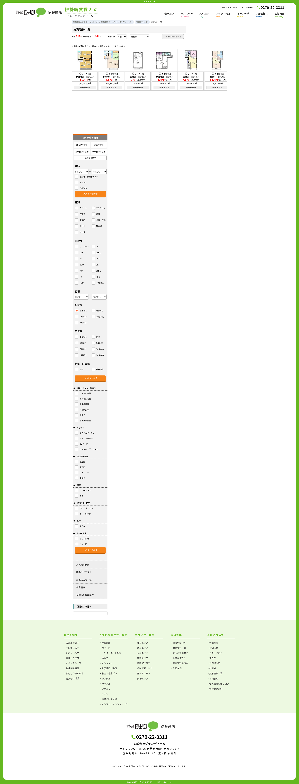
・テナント (105, 694)
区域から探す (90, 157)
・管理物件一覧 (178, 647)
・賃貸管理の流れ (179, 663)
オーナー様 (243, 15)
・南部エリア (141, 658)
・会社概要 (212, 642)
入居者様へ (262, 15)
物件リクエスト (84, 572)
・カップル (105, 683)
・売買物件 (69, 678)
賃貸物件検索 (82, 564)
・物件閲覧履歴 (71, 668)
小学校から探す (81, 152)
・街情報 (211, 668)
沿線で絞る (99, 145)
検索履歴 (80, 587)
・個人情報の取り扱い (218, 683)
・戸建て (104, 658)
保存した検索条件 (85, 595)
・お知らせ (212, 647)
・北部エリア (141, 642)
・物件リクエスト (72, 658)
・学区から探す (71, 647)
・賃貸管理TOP (178, 642)
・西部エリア (141, 647)
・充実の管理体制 (179, 652)
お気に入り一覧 (84, 579)
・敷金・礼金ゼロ (108, 673)
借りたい (169, 15)
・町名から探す (71, 652)
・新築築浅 (105, 642)
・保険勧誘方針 (214, 688)
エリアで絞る (82, 145)
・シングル (105, 678)
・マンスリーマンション (111, 704)
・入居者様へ (177, 668)
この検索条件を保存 (172, 36)
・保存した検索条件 (73, 673)
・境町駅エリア (142, 663)
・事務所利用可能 (108, 699)
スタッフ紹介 (223, 15)
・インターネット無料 (110, 652)
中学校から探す (98, 152)
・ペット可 (105, 647)
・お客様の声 (213, 663)
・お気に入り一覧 (72, 663)
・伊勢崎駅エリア (143, 668)
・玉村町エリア (142, 673)
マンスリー (187, 15)
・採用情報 (212, 673)
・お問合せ (212, 678)
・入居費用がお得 (108, 668)
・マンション (106, 663)
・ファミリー (106, 688)
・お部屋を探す (71, 642)
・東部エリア (141, 652)
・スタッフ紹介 (214, 652)
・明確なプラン (178, 658)
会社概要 (279, 15)
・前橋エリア (141, 678)
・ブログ (211, 658)
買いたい (204, 15)
